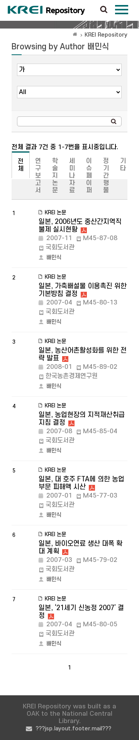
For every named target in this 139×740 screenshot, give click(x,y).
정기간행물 (106, 176)
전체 (21, 165)
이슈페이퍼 (89, 176)
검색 (104, 10)
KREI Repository (106, 35)
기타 (123, 165)
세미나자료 (72, 176)
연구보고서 (38, 176)
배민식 (53, 257)
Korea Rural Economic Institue (46, 10)
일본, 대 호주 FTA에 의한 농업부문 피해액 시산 (81, 483)
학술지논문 (55, 176)
